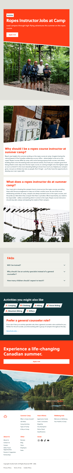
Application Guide (42, 419)
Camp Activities (25, 424)
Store (22, 445)
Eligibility (40, 424)
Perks (22, 450)
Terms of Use (17, 468)
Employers (23, 448)
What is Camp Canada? (27, 419)
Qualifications (41, 432)
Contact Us (7, 443)
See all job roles (11, 331)
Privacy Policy (7, 468)
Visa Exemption (41, 427)
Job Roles (23, 421)
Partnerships (7, 455)
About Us (6, 440)
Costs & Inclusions (42, 421)
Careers (6, 445)
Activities (10, 15)
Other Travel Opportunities (8, 449)
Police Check (41, 429)
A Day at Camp (24, 429)
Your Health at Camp (60, 421)
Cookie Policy (27, 468)
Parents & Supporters (10, 452)
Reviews (22, 440)
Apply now (12, 35)
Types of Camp (24, 427)
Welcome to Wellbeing (60, 419)
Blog (21, 443)
